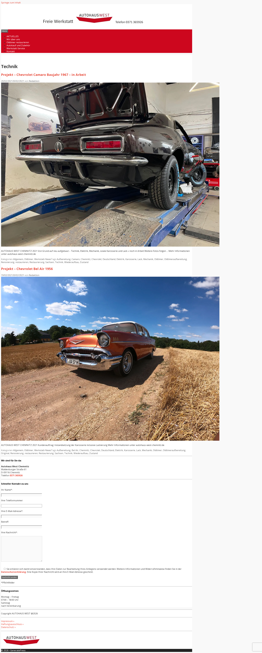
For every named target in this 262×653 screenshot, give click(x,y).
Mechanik (148, 259)
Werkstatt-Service (16, 48)
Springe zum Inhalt (11, 2)
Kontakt (11, 51)
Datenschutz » (8, 627)
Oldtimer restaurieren (18, 42)
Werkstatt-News (42, 259)
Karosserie (130, 259)
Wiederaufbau (71, 262)
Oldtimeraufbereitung (175, 259)
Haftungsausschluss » (12, 624)
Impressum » (7, 621)
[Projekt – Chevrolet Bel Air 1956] (110, 439)
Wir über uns (13, 39)
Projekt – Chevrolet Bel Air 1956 (27, 268)
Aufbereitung (64, 259)
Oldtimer (28, 259)
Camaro (76, 259)
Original (5, 453)
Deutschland (109, 259)
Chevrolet (97, 259)
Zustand (84, 262)
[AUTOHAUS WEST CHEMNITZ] (96, 22)
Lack (140, 259)
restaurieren (21, 262)
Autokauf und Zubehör (18, 45)
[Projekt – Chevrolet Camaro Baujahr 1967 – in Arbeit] (110, 245)
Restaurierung (36, 262)
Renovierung (7, 262)
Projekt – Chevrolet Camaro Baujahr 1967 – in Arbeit (43, 74)
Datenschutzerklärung (13, 571)
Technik (59, 262)
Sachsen (49, 262)
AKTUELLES (13, 36)
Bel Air (75, 450)
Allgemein (18, 259)
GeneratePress (18, 650)
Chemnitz (85, 259)
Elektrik (120, 259)
